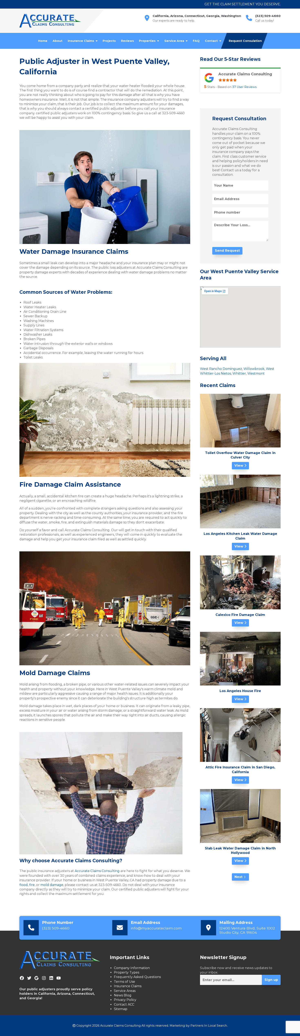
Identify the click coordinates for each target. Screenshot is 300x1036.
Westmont (256, 373)
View (239, 465)
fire (32, 885)
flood (23, 885)
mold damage (51, 885)
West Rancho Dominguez (221, 369)
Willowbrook (253, 369)
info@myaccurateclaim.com (156, 928)
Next (238, 877)
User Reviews (244, 87)
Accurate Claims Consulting (97, 871)
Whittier (239, 373)
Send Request (227, 251)
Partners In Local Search (208, 1025)
